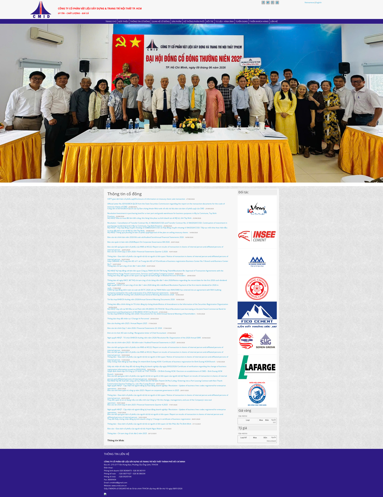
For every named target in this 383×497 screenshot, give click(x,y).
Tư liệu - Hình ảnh (224, 21)
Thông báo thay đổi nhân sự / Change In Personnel (128, 318)
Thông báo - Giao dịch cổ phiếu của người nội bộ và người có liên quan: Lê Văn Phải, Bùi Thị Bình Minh (149, 424)
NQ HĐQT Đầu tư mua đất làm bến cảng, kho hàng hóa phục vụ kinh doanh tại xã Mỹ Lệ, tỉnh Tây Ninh (149, 218)
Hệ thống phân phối (193, 21)
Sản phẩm (176, 21)
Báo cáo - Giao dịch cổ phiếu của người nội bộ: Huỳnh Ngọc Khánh (134, 428)
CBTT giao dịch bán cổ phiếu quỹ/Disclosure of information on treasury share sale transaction (146, 199)
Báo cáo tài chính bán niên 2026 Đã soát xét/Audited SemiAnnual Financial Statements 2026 (145, 237)
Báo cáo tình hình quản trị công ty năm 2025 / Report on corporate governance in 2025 (143, 390)
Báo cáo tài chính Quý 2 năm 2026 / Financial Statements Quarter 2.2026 (137, 251)
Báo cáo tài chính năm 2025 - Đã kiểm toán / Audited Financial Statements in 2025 (141, 342)
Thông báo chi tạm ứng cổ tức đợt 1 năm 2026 (126, 266)
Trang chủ (110, 21)
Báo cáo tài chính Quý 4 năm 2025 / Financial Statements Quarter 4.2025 (137, 404)
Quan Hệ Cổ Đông (161, 21)
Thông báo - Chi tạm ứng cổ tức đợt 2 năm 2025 (127, 433)
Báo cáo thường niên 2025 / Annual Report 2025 (127, 323)
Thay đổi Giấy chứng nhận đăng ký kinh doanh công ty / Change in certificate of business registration (149, 419)
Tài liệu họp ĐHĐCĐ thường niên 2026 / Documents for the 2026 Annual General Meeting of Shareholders (151, 313)
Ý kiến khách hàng (259, 21)
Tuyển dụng (242, 21)
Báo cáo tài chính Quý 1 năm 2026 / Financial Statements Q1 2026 (134, 328)
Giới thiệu (123, 21)
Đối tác (209, 21)
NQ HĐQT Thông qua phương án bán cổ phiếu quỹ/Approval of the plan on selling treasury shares (147, 232)
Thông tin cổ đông (140, 21)
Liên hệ (274, 21)
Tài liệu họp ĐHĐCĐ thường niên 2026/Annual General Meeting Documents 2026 (141, 299)
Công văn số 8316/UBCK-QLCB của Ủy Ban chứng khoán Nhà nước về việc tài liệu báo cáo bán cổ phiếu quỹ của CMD (155, 208)
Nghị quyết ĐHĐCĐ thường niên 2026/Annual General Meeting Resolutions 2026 (140, 294)
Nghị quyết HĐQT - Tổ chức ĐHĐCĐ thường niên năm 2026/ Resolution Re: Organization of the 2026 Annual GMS (154, 337)
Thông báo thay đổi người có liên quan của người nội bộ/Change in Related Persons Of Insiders (146, 275)
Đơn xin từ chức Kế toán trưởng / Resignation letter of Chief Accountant (136, 333)
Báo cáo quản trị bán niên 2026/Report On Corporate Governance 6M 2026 (138, 242)
